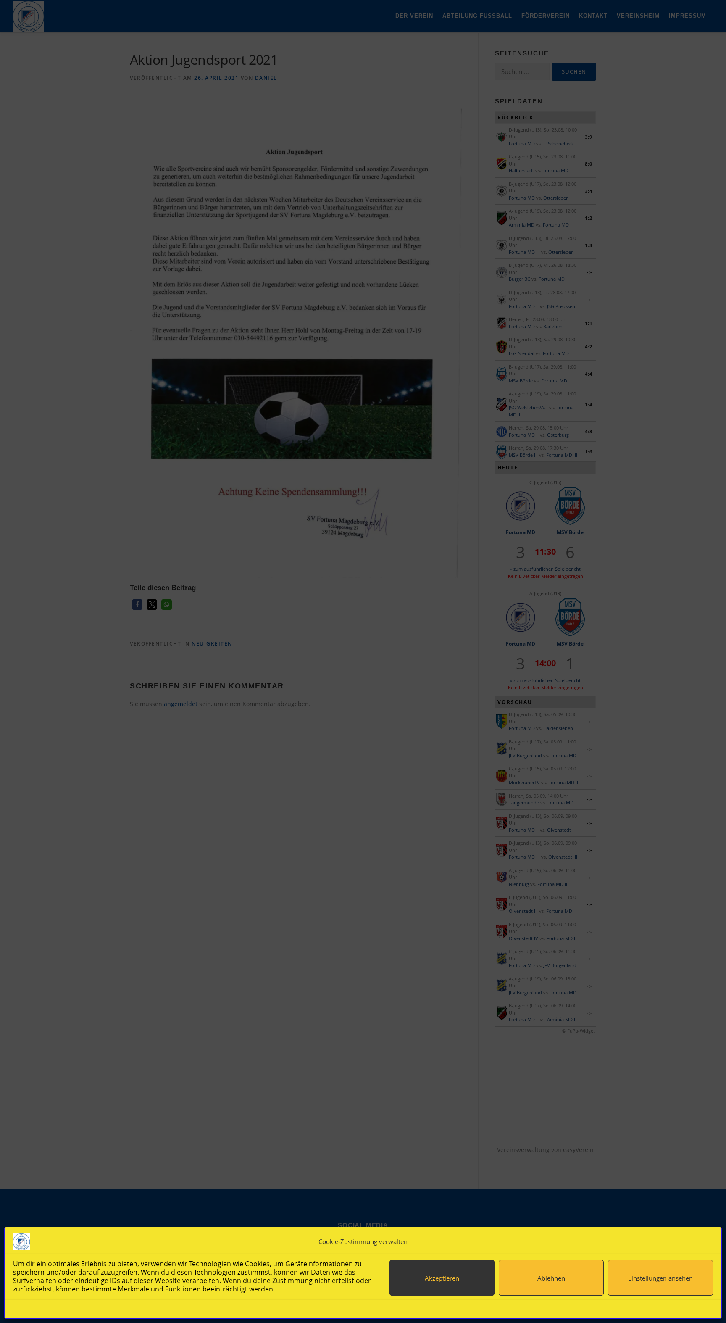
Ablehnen (551, 1278)
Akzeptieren (442, 1278)
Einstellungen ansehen (660, 1278)
